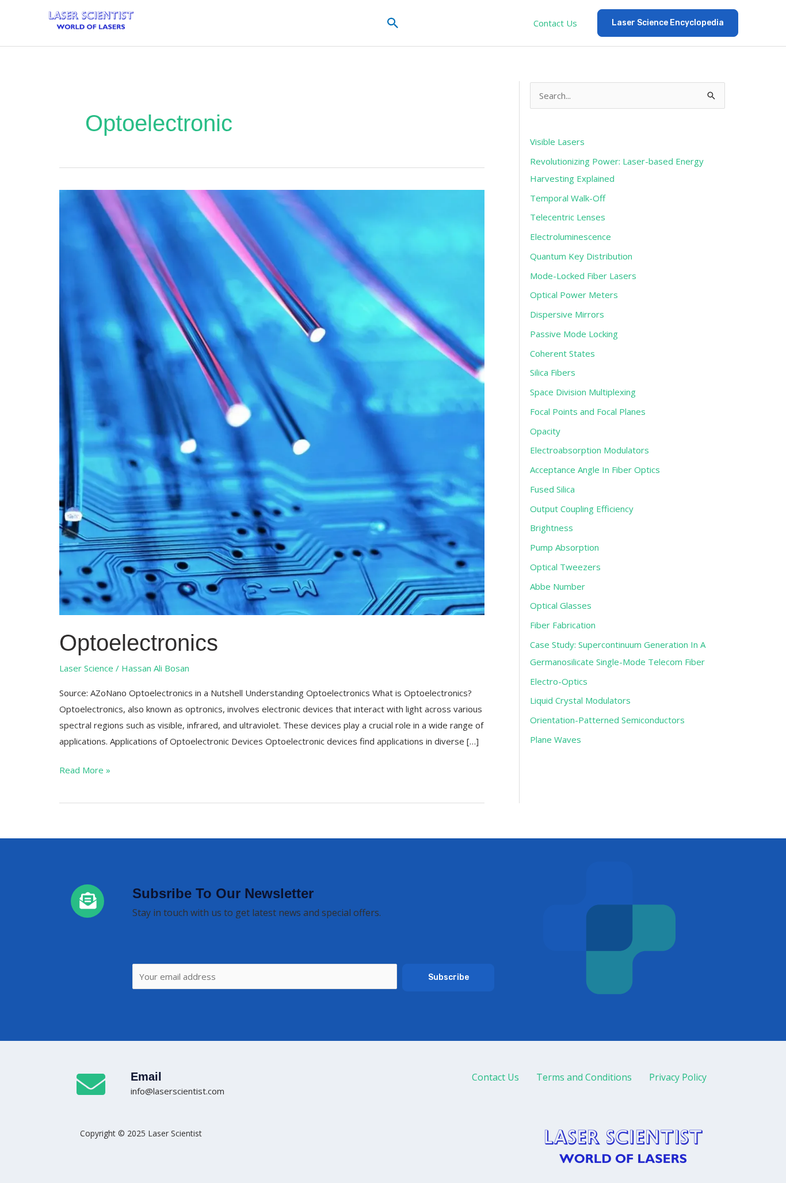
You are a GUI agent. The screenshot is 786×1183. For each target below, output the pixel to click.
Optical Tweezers (565, 567)
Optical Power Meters (574, 294)
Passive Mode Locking (574, 333)
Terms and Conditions (584, 1077)
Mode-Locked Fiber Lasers (583, 275)
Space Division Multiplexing (583, 392)
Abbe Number (557, 586)
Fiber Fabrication (563, 625)
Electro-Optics (558, 681)
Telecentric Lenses (567, 217)
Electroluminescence (570, 236)
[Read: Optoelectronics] (271, 401)
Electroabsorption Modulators (589, 450)
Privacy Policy (678, 1077)
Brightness (551, 527)
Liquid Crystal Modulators (580, 700)
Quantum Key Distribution (581, 256)
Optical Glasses (561, 605)
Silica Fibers (552, 372)
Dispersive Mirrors (567, 314)
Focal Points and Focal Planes (588, 411)
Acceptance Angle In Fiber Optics (595, 469)
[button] (393, 23)
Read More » (84, 769)
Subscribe (448, 977)
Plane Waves (555, 739)
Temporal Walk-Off (567, 198)
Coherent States (562, 353)
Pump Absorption (564, 547)
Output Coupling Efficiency (582, 508)
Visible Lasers (557, 141)
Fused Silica (552, 489)
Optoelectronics (138, 642)
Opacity (545, 431)
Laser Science (86, 668)
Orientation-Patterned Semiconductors (607, 720)
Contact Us (555, 23)
